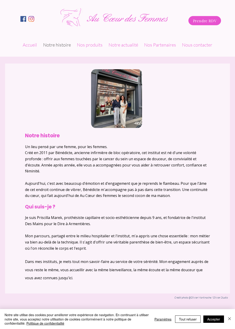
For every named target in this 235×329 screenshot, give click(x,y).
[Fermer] (229, 319)
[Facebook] (31, 19)
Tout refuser (188, 319)
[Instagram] (23, 19)
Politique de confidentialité (45, 323)
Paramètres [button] (162, 319)
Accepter (213, 319)
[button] (90, 45)
